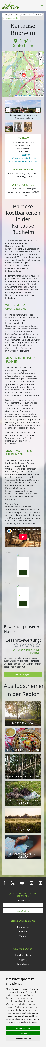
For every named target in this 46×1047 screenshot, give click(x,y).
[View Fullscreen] (40, 54)
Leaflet (19, 95)
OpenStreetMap (29, 95)
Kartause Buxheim (12, 18)
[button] (24, 75)
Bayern (38, 14)
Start (5, 14)
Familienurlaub (23, 955)
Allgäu (25, 40)
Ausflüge (23, 931)
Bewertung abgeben (23, 674)
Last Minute (23, 964)
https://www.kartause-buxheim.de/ (23, 161)
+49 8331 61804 (25, 155)
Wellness (23, 959)
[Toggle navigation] (42, 6)
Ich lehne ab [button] (23, 1033)
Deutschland (27, 14)
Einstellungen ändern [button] (23, 1038)
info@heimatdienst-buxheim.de (23, 158)
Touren (23, 936)
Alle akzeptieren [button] (23, 1028)
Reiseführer (15, 14)
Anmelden (24, 910)
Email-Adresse (23, 900)
